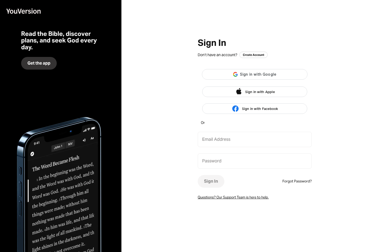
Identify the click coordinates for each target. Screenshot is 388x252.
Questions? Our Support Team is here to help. (233, 197)
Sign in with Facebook (260, 108)
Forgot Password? (297, 181)
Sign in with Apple (260, 92)
